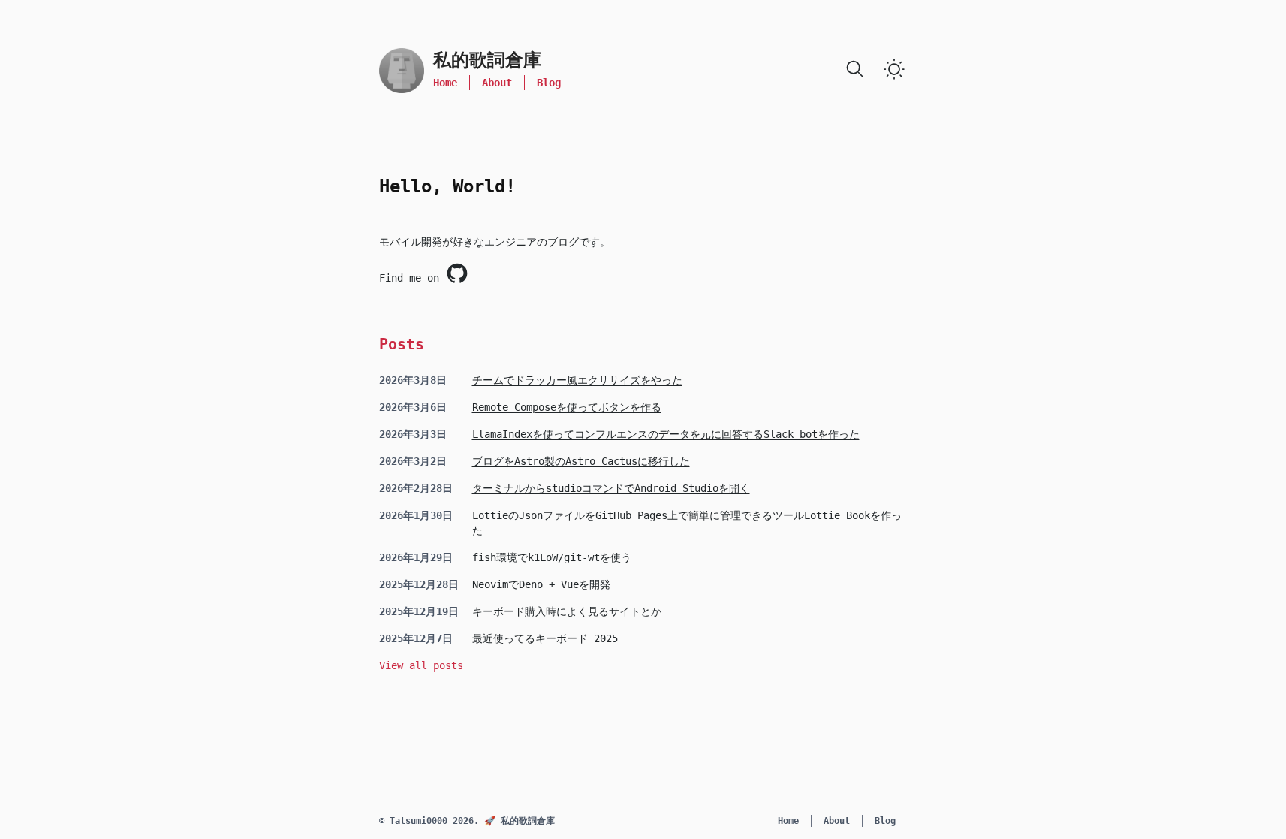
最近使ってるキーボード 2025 (545, 638)
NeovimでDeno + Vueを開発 (541, 584)
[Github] (457, 273)
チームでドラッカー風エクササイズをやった (577, 380)
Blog (549, 83)
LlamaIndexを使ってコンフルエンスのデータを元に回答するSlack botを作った (666, 434)
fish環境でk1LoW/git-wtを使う (551, 557)
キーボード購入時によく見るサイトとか (566, 611)
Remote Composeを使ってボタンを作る (566, 407)
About (497, 83)
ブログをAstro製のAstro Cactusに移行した (581, 461)
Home (445, 83)
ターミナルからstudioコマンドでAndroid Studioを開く (611, 488)
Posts (401, 344)
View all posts (421, 665)
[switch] (894, 69)
